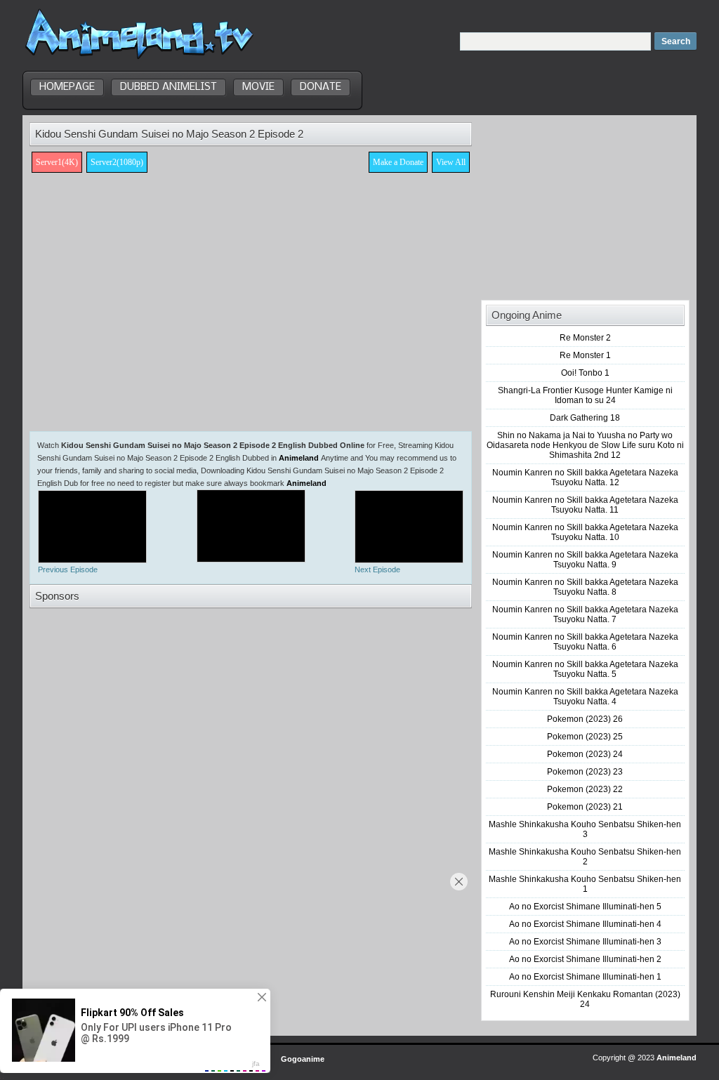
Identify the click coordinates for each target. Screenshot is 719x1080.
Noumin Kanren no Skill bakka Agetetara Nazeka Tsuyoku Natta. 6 (585, 642)
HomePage (67, 87)
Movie (258, 87)
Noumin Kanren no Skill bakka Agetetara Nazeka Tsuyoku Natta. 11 (585, 505)
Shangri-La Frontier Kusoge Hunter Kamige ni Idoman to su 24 (585, 395)
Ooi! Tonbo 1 (585, 373)
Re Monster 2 (585, 338)
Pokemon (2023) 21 (585, 807)
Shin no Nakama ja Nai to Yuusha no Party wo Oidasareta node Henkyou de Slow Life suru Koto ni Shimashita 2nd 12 (585, 445)
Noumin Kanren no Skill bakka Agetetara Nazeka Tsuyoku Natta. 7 (585, 614)
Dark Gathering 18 (585, 418)
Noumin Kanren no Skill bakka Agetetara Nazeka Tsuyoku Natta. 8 (585, 587)
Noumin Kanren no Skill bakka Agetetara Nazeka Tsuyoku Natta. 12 (585, 477)
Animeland (299, 458)
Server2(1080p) (117, 162)
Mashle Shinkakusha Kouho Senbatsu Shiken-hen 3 (585, 829)
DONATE (320, 87)
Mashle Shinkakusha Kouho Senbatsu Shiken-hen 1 (585, 884)
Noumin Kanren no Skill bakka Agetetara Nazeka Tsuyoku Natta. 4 (585, 696)
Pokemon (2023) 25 (585, 737)
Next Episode (377, 569)
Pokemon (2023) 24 (585, 754)
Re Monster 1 (585, 355)
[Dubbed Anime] (139, 59)
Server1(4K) (57, 162)
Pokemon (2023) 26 (585, 719)
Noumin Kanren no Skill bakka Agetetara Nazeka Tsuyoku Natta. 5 (585, 669)
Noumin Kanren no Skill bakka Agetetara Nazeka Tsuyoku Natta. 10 (585, 532)
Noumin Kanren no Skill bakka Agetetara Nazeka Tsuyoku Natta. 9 (585, 559)
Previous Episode (68, 569)
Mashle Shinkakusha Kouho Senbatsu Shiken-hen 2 (585, 857)
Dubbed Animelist (168, 87)
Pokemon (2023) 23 (585, 772)
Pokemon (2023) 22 (585, 789)
